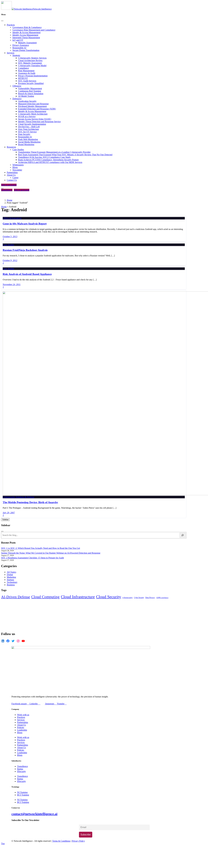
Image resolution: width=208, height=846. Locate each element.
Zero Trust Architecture (28, 129)
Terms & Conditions (61, 841)
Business (11, 585)
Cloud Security (108, 596)
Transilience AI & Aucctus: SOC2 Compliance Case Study (44, 157)
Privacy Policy (78, 841)
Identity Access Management (25, 35)
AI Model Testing (26, 96)
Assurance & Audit (26, 73)
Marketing (11, 577)
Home (4, 206)
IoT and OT (17, 40)
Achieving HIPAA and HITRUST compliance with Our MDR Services (50, 162)
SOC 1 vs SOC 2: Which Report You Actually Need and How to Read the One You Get (40, 548)
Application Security (27, 101)
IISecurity (21, 771)
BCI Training (23, 795)
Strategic (16, 55)
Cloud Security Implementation (32, 124)
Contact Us (12, 180)
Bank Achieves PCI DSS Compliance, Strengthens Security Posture (48, 160)
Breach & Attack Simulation (30, 93)
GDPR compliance (162, 597)
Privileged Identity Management (32, 106)
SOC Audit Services (27, 81)
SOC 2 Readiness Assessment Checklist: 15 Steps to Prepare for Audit (32, 558)
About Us (11, 175)
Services (10, 53)
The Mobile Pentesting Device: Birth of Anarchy (30, 502)
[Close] (2, 20)
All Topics (11, 572)
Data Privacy (150, 598)
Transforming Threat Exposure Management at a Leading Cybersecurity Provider (54, 152)
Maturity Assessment (27, 42)
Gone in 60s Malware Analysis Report (25, 223)
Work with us (23, 715)
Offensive (16, 86)
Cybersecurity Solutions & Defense (18, 497)
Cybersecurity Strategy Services (32, 58)
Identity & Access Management (26, 32)
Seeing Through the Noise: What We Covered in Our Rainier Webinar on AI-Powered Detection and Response (50, 553)
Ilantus (20, 769)
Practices (11, 25)
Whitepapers (18, 165)
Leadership (22, 730)
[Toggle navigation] (2, 188)
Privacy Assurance (20, 45)
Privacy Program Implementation (33, 76)
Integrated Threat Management (26, 37)
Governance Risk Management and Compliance (33, 30)
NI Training (22, 792)
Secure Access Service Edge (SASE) (34, 119)
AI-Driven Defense (15, 597)
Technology (12, 582)
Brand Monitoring (26, 144)
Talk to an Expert (9, 185)
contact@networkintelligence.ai (34, 814)
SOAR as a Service (27, 116)
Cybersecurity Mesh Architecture (33, 114)
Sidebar (5, 520)
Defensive (17, 98)
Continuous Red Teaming (29, 91)
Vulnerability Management (30, 88)
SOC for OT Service (27, 132)
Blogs (15, 167)
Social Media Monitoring (29, 142)
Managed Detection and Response (33, 104)
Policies (20, 727)
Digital (10, 574)
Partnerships (12, 172)
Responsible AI (19, 48)
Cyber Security (139, 598)
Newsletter (17, 170)
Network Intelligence (42, 9)
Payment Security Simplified (31, 83)
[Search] (183, 535)
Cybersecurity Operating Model (32, 65)
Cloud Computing (45, 597)
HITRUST (23, 78)
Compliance (23, 68)
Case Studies (18, 149)
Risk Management (26, 70)
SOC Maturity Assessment (30, 63)
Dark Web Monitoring (28, 139)
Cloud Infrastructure (78, 596)
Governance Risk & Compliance (27, 27)
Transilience (6, 190)
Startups (10, 579)
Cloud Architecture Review (30, 60)
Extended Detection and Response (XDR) (37, 109)
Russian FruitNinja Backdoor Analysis (25, 250)
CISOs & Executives (12, 218)
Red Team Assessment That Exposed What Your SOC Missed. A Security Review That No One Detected (65, 154)
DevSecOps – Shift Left (29, 126)
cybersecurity (127, 597)
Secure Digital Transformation (25, 50)
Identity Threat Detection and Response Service (39, 121)
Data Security (24, 134)
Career (15, 177)
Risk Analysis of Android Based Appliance (27, 274)
